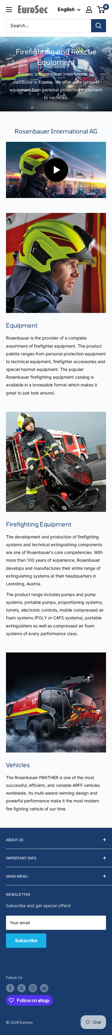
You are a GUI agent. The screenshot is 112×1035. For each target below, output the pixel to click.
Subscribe (26, 940)
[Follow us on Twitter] (21, 988)
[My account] (89, 9)
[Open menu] (9, 9)
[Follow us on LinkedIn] (44, 988)
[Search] (98, 25)
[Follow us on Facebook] (10, 988)
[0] (101, 9)
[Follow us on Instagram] (33, 988)
